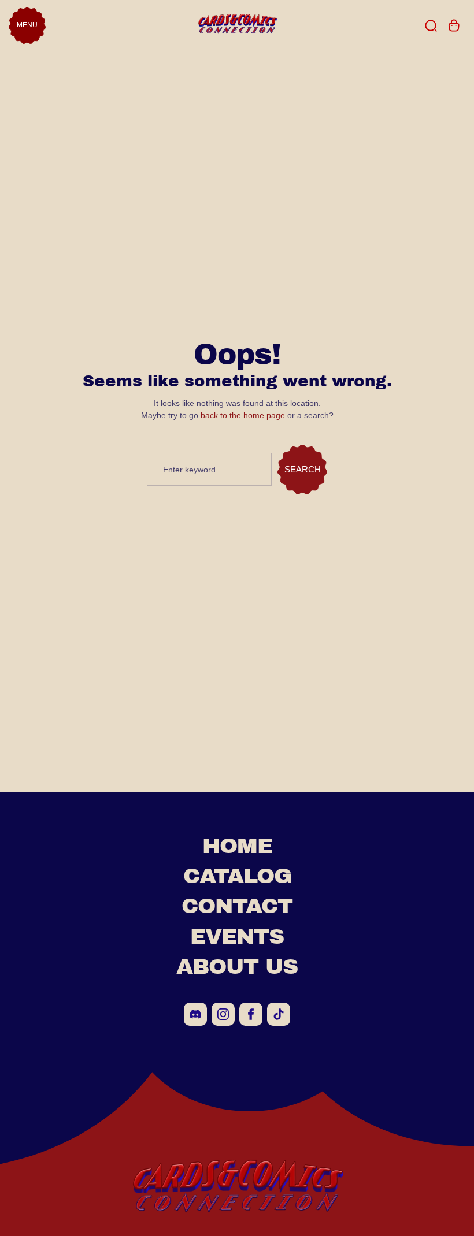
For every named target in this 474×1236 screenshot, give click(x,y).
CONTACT (237, 906)
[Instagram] (223, 1014)
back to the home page (243, 415)
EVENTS (237, 936)
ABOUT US (237, 966)
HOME (237, 846)
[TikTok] (278, 1014)
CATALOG (237, 876)
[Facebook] (250, 1014)
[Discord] (195, 1014)
